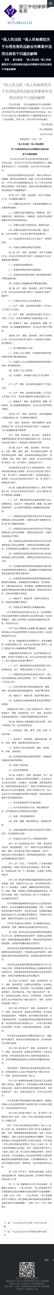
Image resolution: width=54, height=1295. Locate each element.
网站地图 (45, 1286)
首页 (6, 59)
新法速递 (17, 59)
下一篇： (25, 1233)
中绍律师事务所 (37, 1284)
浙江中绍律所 (22, 1284)
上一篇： (25, 1225)
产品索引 (20, 1289)
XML (36, 1289)
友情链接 (29, 1289)
